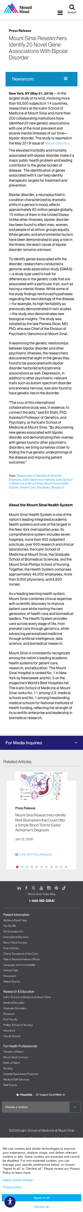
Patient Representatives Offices (21, 959)
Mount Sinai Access (15, 942)
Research (57, 487)
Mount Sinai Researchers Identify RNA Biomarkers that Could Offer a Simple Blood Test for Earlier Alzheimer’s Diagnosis (40, 822)
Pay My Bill (9, 925)
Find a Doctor (11, 948)
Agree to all (42, 1198)
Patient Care (28, 487)
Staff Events (10, 1085)
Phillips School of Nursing (18, 1025)
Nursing (7, 1068)
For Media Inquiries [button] (24, 742)
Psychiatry (43, 487)
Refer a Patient (11, 1062)
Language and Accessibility (19, 964)
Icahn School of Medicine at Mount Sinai (41, 481)
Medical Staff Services (16, 1079)
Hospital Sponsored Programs (20, 1074)
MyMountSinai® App (15, 920)
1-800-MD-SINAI (41, 901)
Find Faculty (10, 1019)
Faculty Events (11, 1036)
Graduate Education (15, 1008)
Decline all (41, 1206)
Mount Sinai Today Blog (41, 894)
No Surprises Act (13, 931)
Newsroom (23, 79)
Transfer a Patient (13, 1051)
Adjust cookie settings (18, 1180)
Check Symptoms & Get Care (20, 953)
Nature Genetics (56, 143)
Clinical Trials (10, 970)
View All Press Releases (36, 854)
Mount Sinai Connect (15, 1057)
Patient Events (11, 981)
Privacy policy (12, 1187)
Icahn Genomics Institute (38, 479)
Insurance (9, 1030)
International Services (16, 937)
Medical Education (14, 1002)
